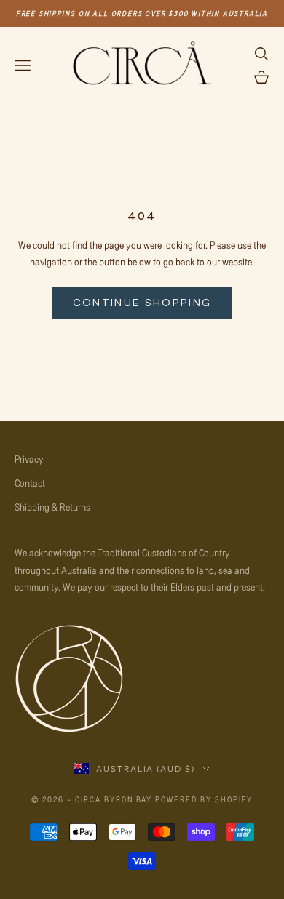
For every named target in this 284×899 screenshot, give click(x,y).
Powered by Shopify (204, 799)
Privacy (29, 458)
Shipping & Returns (52, 506)
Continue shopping (142, 302)
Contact (30, 482)
